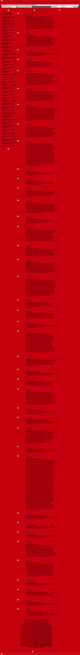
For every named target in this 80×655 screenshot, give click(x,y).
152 (21, 628)
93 (24, 624)
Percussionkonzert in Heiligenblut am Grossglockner (7, 40)
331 (51, 638)
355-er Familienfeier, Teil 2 (31, 534)
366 (29, 641)
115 (38, 625)
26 (39, 620)
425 (27, 645)
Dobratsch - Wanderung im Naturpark (33, 126)
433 (44, 645)
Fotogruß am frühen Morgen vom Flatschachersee (7, 116)
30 (45, 620)
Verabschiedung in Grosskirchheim (5, 71)
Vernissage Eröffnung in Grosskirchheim (6, 123)
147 (42, 627)
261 (29, 635)
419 (46, 644)
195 (48, 630)
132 (42, 626)
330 (48, 638)
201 (30, 631)
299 (46, 637)
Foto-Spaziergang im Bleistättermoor (33, 602)
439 (25, 646)
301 (51, 637)
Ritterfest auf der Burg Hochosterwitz (33, 458)
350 (27, 640)
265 (38, 635)
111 (30, 625)
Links (26, 5)
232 (32, 633)
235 (38, 633)
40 (37, 621)
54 (36, 622)
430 (38, 645)
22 (32, 620)
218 (34, 632)
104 (44, 624)
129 (36, 626)
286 (51, 636)
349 (25, 640)
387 (42, 642)
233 (34, 633)
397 (32, 643)
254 (46, 634)
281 (40, 636)
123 (23, 626)
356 (40, 640)
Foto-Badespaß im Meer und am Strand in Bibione (8, 54)
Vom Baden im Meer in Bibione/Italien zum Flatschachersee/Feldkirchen (7, 50)
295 (38, 637)
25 (37, 620)
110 (28, 625)
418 (44, 644)
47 (24, 622)
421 (51, 644)
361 (51, 640)
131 (40, 626)
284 (46, 636)
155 (27, 628)
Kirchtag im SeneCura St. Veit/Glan (33, 203)
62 (24, 623)
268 (44, 635)
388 (44, 642)
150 (48, 627)
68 (34, 623)
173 (34, 629)
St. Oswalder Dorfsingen (31, 107)
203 (34, 631)
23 (34, 620)
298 (44, 637)
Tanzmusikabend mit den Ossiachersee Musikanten (36, 302)
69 (36, 623)
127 (32, 626)
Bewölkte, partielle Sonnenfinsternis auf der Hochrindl (6, 88)
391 (51, 642)
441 (29, 646)
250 (38, 634)
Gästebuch (22, 5)
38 (34, 621)
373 (44, 641)
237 (42, 633)
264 (36, 635)
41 (39, 621)
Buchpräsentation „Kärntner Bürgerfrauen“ (35, 16)
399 (36, 643)
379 (25, 642)
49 (27, 622)
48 (26, 622)
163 (44, 628)
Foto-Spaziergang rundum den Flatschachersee (36, 52)
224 (46, 632)
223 (44, 632)
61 (47, 622)
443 (34, 646)
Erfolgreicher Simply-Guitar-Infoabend (34, 219)
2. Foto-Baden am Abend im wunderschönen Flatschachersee (8, 17)
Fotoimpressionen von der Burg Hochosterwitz (35, 515)
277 (32, 636)
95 (27, 624)
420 (48, 644)
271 (51, 635)
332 (21, 639)
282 (42, 636)
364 (25, 641)
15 (47, 619)
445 (38, 646)
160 (38, 628)
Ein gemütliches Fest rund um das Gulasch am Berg (8, 62)
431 (40, 645)
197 (21, 631)
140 (27, 627)
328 (44, 638)
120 (48, 625)
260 (27, 635)
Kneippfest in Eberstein (31, 229)
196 (51, 630)
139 (25, 627)
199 (25, 631)
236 (40, 633)
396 (29, 643)
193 (44, 630)
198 (23, 631)
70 (37, 623)
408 (23, 644)
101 (38, 624)
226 (51, 632)
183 (23, 630)
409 (25, 644)
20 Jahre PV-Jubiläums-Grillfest (32, 279)
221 (40, 632)
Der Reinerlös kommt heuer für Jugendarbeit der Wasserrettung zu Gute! (8, 58)
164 (46, 628)
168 (23, 629)
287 (21, 637)
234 (36, 633)
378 (23, 642)
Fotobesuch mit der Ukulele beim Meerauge (35, 410)
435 (48, 645)
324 (36, 638)
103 (42, 624)
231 (29, 633)
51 (31, 622)
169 (25, 629)
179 (46, 629)
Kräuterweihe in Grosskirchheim (32, 372)
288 (23, 637)
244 (25, 634)
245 (27, 634)
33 (26, 621)
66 (31, 623)
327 (42, 638)
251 (40, 634)
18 (26, 620)
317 (21, 638)
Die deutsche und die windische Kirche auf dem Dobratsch (38, 143)
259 (25, 635)
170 (27, 629)
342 (42, 639)
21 (31, 620)
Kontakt (29, 5)
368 (34, 641)
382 (32, 642)
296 (40, 637)
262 (32, 635)
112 (32, 625)
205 (38, 631)
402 (42, 643)
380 (27, 642)
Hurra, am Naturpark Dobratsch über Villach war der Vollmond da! (8, 133)
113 (34, 625)
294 (36, 637)
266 (40, 635)
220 (38, 632)
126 (29, 626)
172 (32, 629)
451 (51, 646)
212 (21, 632)
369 (36, 641)
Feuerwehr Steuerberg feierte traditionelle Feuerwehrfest (7, 120)
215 (27, 632)
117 (42, 625)
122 (21, 626)
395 (27, 643)
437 (21, 646)
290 (27, 637)
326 (40, 638)
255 (48, 634)
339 (36, 639)
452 (29, 647)
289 (25, 637)
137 (21, 627)
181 (51, 629)
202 (32, 631)
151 (51, 627)
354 (36, 640)
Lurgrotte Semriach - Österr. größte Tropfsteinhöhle (36, 91)
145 (38, 627)
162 (42, 628)
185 (27, 630)
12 (42, 619)
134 (46, 626)
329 (46, 638)
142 (32, 627)
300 (48, 637)
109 (26, 625)
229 (25, 633)
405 (48, 643)
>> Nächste (41, 647)
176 (40, 629)
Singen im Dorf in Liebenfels (32, 262)
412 (32, 644)
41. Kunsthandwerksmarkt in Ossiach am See (7, 65)
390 (48, 642)
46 (47, 621)
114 (36, 625)
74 (44, 623)
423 (23, 645)
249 (36, 634)
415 (38, 644)
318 (23, 638)
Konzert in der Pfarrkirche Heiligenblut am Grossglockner (7, 113)
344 (46, 639)
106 (49, 624)
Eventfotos (7, 5)
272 (21, 636)
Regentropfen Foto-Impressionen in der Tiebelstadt (7, 47)
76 (47, 623)
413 (34, 644)
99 (34, 624)
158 (34, 628)
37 (32, 621)
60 (45, 622)
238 (44, 633)
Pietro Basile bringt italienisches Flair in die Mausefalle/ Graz (8, 75)
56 (39, 622)
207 (42, 631)
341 (40, 639)
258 (23, 635)
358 (44, 640)
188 (34, 630)
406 (51, 643)
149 (46, 627)
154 (25, 628)
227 (21, 633)
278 (34, 636)
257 (21, 635)
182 (21, 630)
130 (38, 626)
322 (32, 638)
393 (23, 643)
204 (36, 631)
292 (32, 637)
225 (48, 632)
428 (34, 645)
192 (42, 630)
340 (38, 639)
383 (34, 642)
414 (36, 644)
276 (29, 636)
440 (27, 646)
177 (42, 629)
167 (21, 629)
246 (29, 634)
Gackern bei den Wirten (30, 544)
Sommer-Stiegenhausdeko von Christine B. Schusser (8, 140)
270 (48, 635)
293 (34, 637)
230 (27, 633)
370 (38, 641)
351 (29, 640)
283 (44, 636)
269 (46, 635)
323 (34, 638)
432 (42, 645)
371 (40, 641)
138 (23, 627)
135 (48, 626)
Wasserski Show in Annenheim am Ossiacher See (36, 430)
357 (42, 640)
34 (27, 621)
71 (39, 623)
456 (38, 647)
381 (29, 642)
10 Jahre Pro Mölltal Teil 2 (7, 77)
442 (32, 646)
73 (42, 623)
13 (44, 619)
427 (32, 645)
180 (48, 629)
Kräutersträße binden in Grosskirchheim (34, 381)
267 (42, 635)
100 (36, 624)
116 (40, 625)
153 (23, 628)
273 (23, 636)
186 (29, 630)
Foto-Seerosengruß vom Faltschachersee (34, 449)
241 (51, 633)
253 (44, 634)
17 (24, 620)
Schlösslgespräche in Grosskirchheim (6, 37)
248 (34, 634)
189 (36, 630)
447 (42, 646)
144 (36, 627)
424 (25, 645)
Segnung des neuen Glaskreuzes (32, 359)
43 (42, 621)
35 (29, 621)
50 (29, 622)
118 (44, 625)
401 (40, 643)
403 (44, 643)
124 (25, 626)
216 (29, 632)
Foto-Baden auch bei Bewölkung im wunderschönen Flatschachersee (7, 43)
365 (27, 641)
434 (46, 645)
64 (27, 623)
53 (34, 622)
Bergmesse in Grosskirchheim (8, 110)
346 (51, 639)
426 (29, 645)
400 (38, 643)
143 (34, 627)
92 (22, 624)
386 (40, 642)
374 (46, 641)
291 (29, 637)
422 (21, 645)
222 (42, 632)
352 (32, 640)
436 (51, 645)
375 (48, 641)
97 (31, 624)
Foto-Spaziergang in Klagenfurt (32, 324)
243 (23, 634)
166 (51, 628)
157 (32, 628)
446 (40, 646)
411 (29, 644)
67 (32, 623)
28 (42, 620)
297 (42, 637)
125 (27, 626)
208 (44, 631)
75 (45, 623)
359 (46, 640)
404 (46, 643)
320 (27, 638)
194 (46, 630)
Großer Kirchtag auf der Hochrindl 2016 (34, 611)
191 (40, 630)
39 (36, 621)
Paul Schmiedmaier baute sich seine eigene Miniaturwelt (37, 420)
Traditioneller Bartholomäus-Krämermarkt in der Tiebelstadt (7, 24)
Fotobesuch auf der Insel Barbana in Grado (35, 181)
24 (36, 620)
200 (27, 631)
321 (29, 638)
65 (29, 623)
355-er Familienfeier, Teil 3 (31, 525)
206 (40, 631)
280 (38, 636)
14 (45, 619)
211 (51, 631)
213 (23, 632)
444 (36, 646)
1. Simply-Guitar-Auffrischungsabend (33, 62)
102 (40, 624)
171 (29, 629)
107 (21, 625)
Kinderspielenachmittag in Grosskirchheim (7, 33)
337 (32, 639)
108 (24, 625)
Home (2, 5)
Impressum (34, 5)
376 (51, 641)
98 (32, 624)
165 (48, 628)
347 (21, 640)
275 (27, 636)
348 (23, 640)
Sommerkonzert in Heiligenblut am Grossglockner (36, 592)
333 (23, 639)
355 (38, 640)
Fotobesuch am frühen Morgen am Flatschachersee (8, 143)
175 (38, 629)
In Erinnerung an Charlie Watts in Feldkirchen (35, 190)
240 (48, 633)
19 (27, 620)
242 (21, 634)
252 (42, 634)
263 (34, 635)
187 (32, 630)
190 (38, 630)
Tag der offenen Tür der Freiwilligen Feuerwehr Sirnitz (7, 21)
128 (34, 626)
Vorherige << (25, 619)
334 (25, 639)
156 (29, 628)
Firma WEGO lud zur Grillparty (32, 248)
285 (48, 636)
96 (29, 624)
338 (34, 639)
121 (50, 625)
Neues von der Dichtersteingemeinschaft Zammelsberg (37, 333)
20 (29, 620)
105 (47, 624)
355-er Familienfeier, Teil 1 (31, 582)
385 (38, 642)
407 (21, 644)
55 (37, 622)
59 (44, 622)
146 (40, 627)
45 (45, 621)
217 (32, 632)
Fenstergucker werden (14, 5)
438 (23, 646)
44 (44, 621)
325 (38, 638)
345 (48, 639)
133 (44, 626)
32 (24, 621)
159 (36, 628)
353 (34, 640)
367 (32, 641)
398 (34, 643)
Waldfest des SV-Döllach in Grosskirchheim (7, 30)
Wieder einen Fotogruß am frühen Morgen (7, 92)
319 (25, 638)
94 (26, 624)
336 (29, 639)
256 (51, 634)
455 (36, 647)
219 (36, 632)
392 (21, 643)
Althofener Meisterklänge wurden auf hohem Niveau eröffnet (7, 104)
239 (46, 633)
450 (48, 646)
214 (25, 632)
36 (31, 621)
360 (48, 640)
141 (29, 627)
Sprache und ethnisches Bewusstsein (33, 73)
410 (27, 644)
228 (23, 633)
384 (36, 642)
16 (49, 619)
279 (36, 636)
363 (23, 641)
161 (40, 628)
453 (32, 647)
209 (46, 631)
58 (42, 622)
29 (44, 620)
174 (36, 629)
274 (25, 636)
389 (46, 642)
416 (40, 644)
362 (21, 641)
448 (44, 646)
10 (39, 619)
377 (21, 642)
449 (46, 646)
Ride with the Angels (30, 35)
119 (46, 625)
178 (44, 629)
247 (32, 634)
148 (44, 627)
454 (34, 647)
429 (36, 645)
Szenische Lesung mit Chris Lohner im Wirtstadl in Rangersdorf (7, 126)
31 (47, 620)
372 (42, 641)
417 (42, 644)
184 (25, 630)
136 (51, 626)
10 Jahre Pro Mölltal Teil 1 (7, 79)
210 (49, 631)
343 (44, 639)
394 (25, 643)
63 (26, 623)
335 (27, 639)
